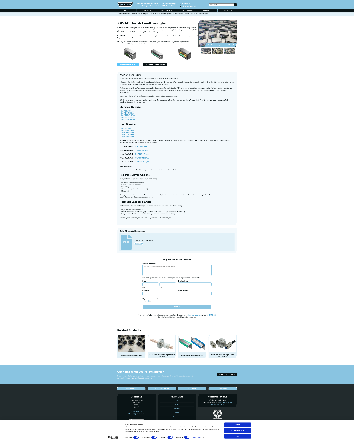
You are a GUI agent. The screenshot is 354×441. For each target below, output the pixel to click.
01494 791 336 (186, 3)
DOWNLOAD (138, 243)
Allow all (238, 425)
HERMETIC (206, 10)
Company (146, 290)
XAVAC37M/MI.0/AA (142, 158)
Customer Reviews (225, 402)
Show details (197, 437)
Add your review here (217, 404)
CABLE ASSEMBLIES (187, 10)
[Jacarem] (125, 4)
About (177, 404)
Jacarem (120, 14)
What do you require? (150, 263)
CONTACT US (228, 10)
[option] (217, 33)
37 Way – (134, 158)
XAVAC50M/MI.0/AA (142, 162)
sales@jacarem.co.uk (189, 6)
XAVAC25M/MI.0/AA (142, 154)
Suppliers (177, 408)
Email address (183, 281)
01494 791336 (211, 315)
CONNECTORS (166, 10)
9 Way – (133, 146)
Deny (238, 436)
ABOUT (126, 10)
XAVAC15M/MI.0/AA (141, 150)
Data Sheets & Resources (155, 64)
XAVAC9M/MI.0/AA (141, 146)
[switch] (154, 437)
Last (160, 287)
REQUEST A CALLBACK (227, 374)
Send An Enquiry (128, 64)
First (143, 287)
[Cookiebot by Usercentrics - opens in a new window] (113, 437)
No (149, 301)
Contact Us (177, 417)
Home (177, 400)
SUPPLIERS (145, 10)
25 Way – (134, 154)
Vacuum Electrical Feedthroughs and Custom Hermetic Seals (168, 14)
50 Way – (134, 162)
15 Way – (134, 150)
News (177, 413)
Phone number (183, 290)
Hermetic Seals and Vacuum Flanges (136, 14)
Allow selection (237, 430)
